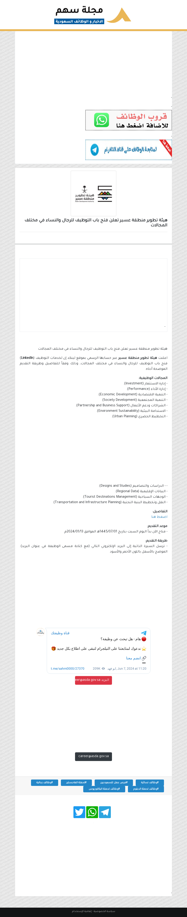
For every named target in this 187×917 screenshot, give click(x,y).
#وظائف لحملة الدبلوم (145, 789)
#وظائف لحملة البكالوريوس (104, 789)
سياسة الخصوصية (104, 911)
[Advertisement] (93, 63)
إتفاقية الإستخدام (82, 911)
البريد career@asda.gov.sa (92, 680)
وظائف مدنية (152, 238)
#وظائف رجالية (44, 782)
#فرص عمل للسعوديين (113, 782)
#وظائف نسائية (149, 782)
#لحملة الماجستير (76, 782)
